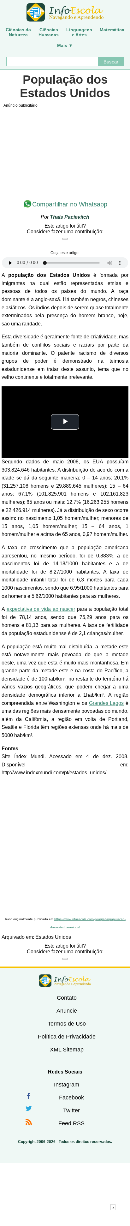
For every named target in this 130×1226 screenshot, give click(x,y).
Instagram (66, 1084)
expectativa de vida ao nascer (41, 609)
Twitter (71, 1110)
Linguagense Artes (79, 32)
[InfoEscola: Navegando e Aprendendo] (65, 12)
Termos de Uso (67, 1024)
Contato (67, 998)
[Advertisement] (65, 847)
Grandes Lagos (106, 703)
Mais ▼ (65, 45)
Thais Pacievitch (69, 217)
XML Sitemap (67, 1049)
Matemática (112, 29)
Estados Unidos (53, 937)
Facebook (71, 1097)
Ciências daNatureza (18, 32)
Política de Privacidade (67, 1036)
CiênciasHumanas (48, 32)
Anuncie (66, 1011)
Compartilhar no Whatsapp (69, 204)
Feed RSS (71, 1123)
